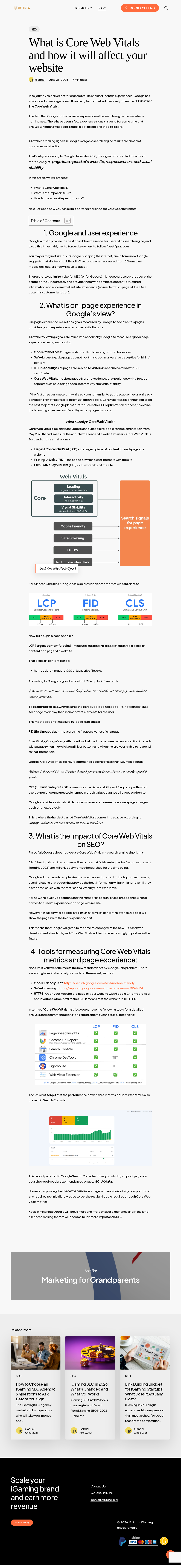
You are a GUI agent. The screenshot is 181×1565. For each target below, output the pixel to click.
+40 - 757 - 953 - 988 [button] (101, 1493)
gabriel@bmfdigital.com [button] (104, 1499)
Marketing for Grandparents (90, 1276)
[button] (22, 1522)
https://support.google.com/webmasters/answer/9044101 (100, 988)
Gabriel (40, 79)
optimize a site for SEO (64, 276)
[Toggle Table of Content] (66, 221)
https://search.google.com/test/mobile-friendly (99, 983)
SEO (34, 29)
